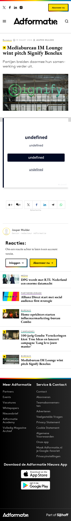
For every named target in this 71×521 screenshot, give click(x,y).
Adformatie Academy (10, 420)
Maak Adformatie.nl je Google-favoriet (49, 449)
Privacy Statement (48, 422)
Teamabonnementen (48, 404)
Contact (41, 391)
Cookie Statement (47, 427)
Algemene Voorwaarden (45, 434)
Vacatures (9, 402)
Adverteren (43, 411)
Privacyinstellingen (48, 456)
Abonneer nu (58, 7)
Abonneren (43, 397)
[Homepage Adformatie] (35, 21)
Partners (8, 391)
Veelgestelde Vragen (49, 416)
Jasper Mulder (45, 40)
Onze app (42, 442)
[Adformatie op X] (4, 7)
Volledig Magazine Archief (14, 429)
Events (7, 397)
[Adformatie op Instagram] (21, 7)
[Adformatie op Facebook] (9, 7)
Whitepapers (11, 408)
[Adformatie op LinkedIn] (15, 7)
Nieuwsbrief (10, 413)
